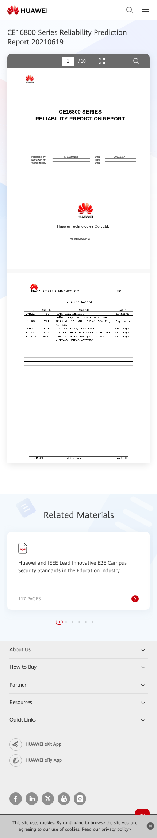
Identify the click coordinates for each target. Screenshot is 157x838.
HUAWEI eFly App (44, 760)
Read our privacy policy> (106, 829)
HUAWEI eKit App (43, 744)
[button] (59, 622)
